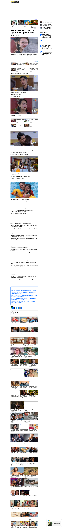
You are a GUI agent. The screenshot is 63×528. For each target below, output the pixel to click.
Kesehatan (47, 1)
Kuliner (39, 1)
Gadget (35, 1)
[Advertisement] (31, 10)
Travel (31, 1)
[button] (51, 2)
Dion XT (12, 35)
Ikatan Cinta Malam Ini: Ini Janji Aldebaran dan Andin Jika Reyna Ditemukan (23, 290)
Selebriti (43, 1)
